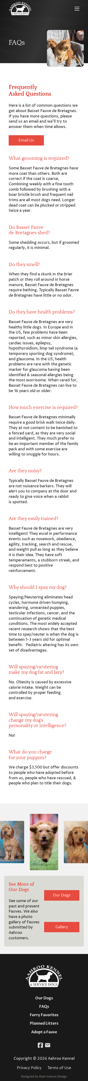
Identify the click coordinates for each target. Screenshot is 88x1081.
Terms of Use (59, 1067)
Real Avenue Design (53, 1076)
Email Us (26, 140)
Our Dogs (62, 895)
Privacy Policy (29, 1067)
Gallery (61, 927)
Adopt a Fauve (44, 1032)
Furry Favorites (44, 1015)
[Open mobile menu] (77, 9)
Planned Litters (44, 1023)
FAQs (44, 1006)
